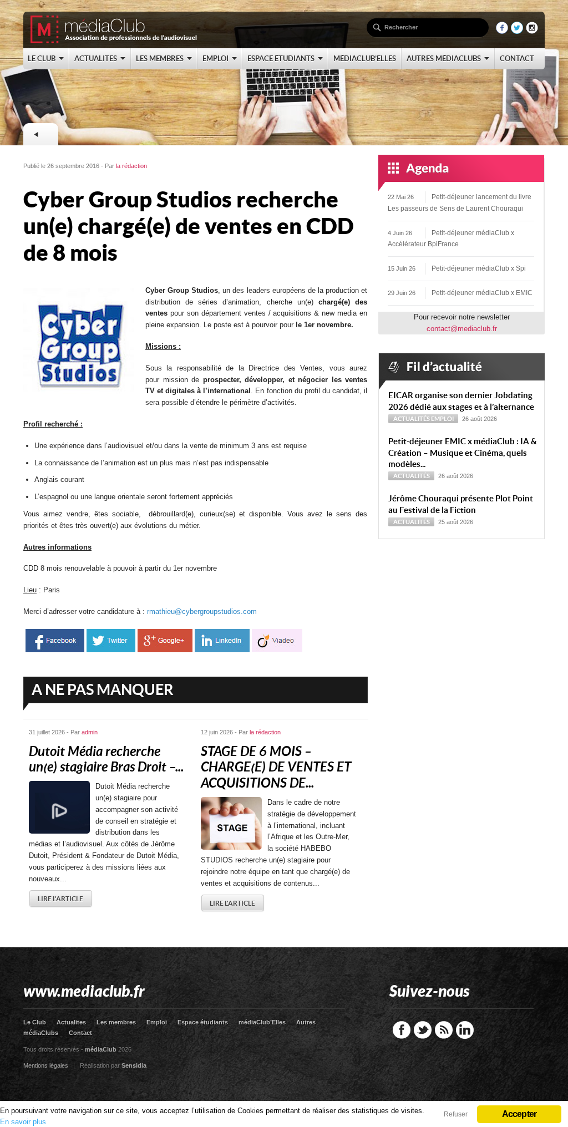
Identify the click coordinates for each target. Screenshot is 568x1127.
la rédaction (131, 166)
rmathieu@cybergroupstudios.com (202, 611)
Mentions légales (45, 1065)
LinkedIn (465, 1030)
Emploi (442, 418)
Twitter (423, 1030)
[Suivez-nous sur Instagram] (532, 31)
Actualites (71, 1022)
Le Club (34, 1022)
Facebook (401, 1030)
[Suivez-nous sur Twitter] (517, 31)
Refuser (456, 1114)
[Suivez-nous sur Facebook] (502, 31)
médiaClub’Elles (262, 1022)
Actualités (411, 418)
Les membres (116, 1022)
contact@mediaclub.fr (462, 328)
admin (90, 732)
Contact (80, 1032)
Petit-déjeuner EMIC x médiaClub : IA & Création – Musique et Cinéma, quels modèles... (462, 452)
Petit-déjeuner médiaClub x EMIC (482, 293)
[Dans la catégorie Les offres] (40, 134)
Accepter (519, 1114)
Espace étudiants (203, 1022)
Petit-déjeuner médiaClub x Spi (479, 268)
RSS (444, 1030)
